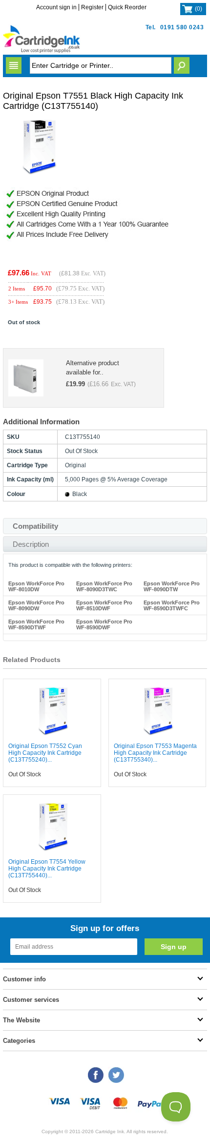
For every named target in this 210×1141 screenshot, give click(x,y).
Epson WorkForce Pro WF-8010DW (36, 586)
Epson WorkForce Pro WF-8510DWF (104, 605)
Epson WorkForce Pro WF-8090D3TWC (104, 586)
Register (92, 7)
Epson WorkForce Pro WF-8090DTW (172, 586)
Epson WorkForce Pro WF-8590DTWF (36, 624)
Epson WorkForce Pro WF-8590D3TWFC (172, 605)
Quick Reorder (127, 7)
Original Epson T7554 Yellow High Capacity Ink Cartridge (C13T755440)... (46, 868)
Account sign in (56, 7)
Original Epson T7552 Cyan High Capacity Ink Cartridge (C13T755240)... (45, 753)
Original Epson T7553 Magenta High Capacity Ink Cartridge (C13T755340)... (155, 753)
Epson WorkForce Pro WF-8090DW (36, 605)
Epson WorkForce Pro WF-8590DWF (104, 624)
